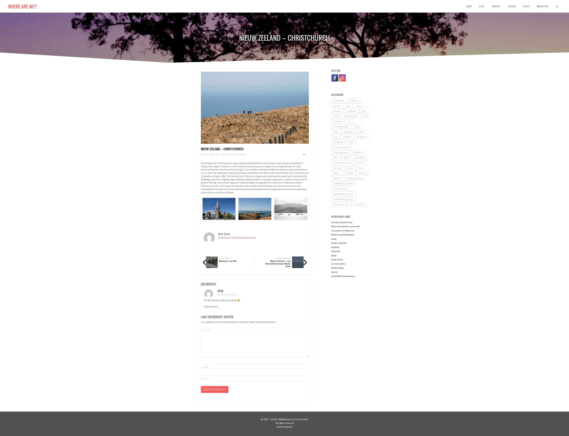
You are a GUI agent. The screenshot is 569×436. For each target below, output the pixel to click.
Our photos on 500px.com (342, 230)
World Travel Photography (342, 235)
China (336, 116)
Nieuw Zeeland (240, 154)
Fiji (348, 121)
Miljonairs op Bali (228, 260)
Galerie (512, 6)
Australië (354, 101)
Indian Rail (335, 251)
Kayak (334, 255)
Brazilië (337, 111)
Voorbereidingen (355, 178)
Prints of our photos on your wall (345, 226)
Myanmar (338, 142)
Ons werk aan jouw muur (342, 222)
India (336, 132)
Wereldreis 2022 (341, 204)
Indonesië (348, 132)
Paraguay (357, 152)
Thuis (350, 168)
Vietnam (337, 178)
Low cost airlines (338, 264)
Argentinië (339, 101)
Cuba (365, 116)
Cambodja (351, 111)
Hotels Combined (338, 243)
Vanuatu (363, 173)
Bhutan (337, 106)
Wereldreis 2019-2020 (344, 199)
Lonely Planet (337, 259)
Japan (361, 132)
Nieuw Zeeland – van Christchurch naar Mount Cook (278, 263)
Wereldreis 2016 (341, 189)
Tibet (360, 168)
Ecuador (338, 121)
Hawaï (357, 127)
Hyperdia (335, 247)
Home (469, 6)
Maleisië (347, 137)
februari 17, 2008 (207, 154)
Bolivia (359, 106)
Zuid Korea (359, 204)
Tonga (336, 173)
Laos (336, 137)
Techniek (360, 163)
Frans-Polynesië (341, 127)
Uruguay (349, 173)
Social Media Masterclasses (343, 276)
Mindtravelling (337, 268)
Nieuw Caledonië (341, 147)
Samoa (347, 158)
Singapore (360, 158)
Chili (364, 111)
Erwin (228, 154)
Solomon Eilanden (342, 163)
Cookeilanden (351, 116)
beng (220, 290)
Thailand (338, 168)
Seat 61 (334, 272)
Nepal (351, 142)
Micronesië (362, 137)
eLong (333, 239)
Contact (496, 6)
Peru (336, 158)
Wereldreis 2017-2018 (344, 194)
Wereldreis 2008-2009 (344, 184)
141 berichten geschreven (243, 237)
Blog (481, 6)
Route (526, 6)
